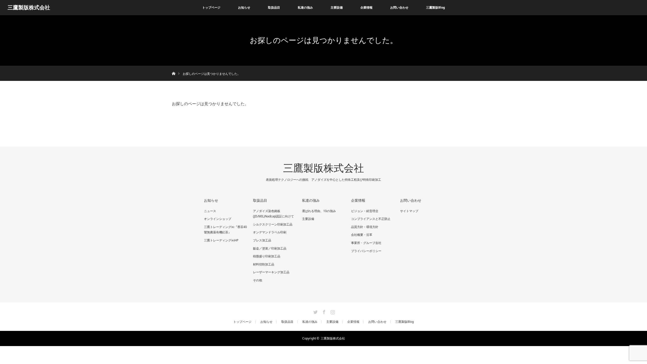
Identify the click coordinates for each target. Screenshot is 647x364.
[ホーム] (173, 68)
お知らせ (244, 7)
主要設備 (337, 7)
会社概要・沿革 (361, 235)
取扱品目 (260, 200)
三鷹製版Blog (435, 7)
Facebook (323, 311)
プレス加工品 (262, 240)
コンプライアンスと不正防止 (370, 219)
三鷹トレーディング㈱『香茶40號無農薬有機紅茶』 (225, 230)
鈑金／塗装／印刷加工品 (269, 248)
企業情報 (358, 200)
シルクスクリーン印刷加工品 (272, 224)
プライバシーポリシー (366, 251)
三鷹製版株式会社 (29, 7)
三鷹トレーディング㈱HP (221, 240)
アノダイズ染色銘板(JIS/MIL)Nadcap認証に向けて (273, 214)
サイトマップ (409, 211)
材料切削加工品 (263, 264)
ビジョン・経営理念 (364, 211)
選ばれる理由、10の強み (319, 211)
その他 (257, 280)
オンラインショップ (217, 219)
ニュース (210, 211)
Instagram (332, 311)
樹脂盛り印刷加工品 (266, 256)
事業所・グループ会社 (366, 243)
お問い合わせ (399, 7)
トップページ (211, 7)
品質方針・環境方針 (364, 227)
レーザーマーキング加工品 (271, 272)
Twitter (315, 311)
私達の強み (305, 7)
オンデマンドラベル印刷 (271, 232)
